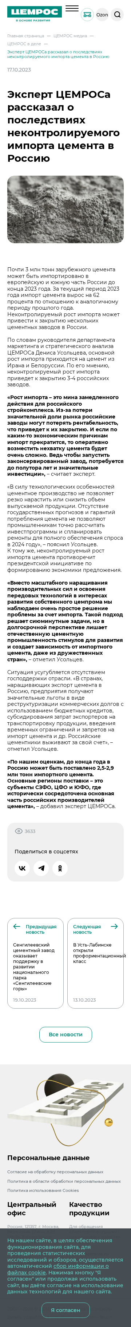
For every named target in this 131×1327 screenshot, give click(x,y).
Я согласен (65, 1310)
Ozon (102, 15)
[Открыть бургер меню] (72, 8)
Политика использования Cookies (43, 1190)
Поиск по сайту (117, 14)
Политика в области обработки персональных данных (64, 1181)
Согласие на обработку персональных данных (55, 1171)
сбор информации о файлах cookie (58, 1269)
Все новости (66, 1034)
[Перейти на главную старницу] (34, 14)
